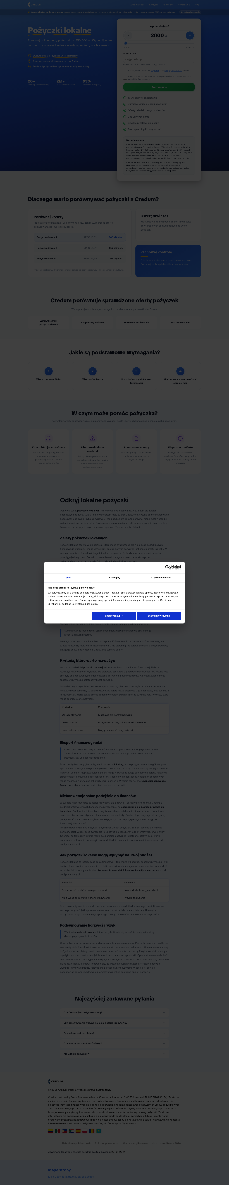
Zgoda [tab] (67, 577)
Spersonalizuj (112, 615)
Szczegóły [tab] (114, 577)
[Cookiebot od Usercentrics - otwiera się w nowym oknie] (167, 567)
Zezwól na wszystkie (159, 615)
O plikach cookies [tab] (161, 577)
